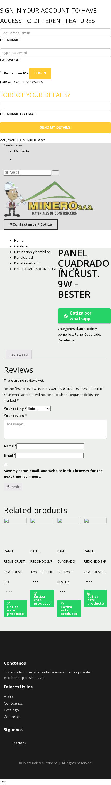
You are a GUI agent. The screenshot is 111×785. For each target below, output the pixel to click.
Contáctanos (13, 145)
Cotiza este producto (15, 610)
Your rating (15, 408)
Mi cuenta (21, 151)
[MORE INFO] (10, 593)
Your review (15, 415)
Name (10, 445)
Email (9, 455)
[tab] (19, 354)
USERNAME (9, 40)
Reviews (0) (19, 354)
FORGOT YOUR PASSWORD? (21, 81)
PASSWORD (9, 60)
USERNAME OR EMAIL (18, 114)
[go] (55, 172)
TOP (3, 782)
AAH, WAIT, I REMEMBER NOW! (23, 139)
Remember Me (15, 73)
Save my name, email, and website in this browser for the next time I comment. (53, 473)
